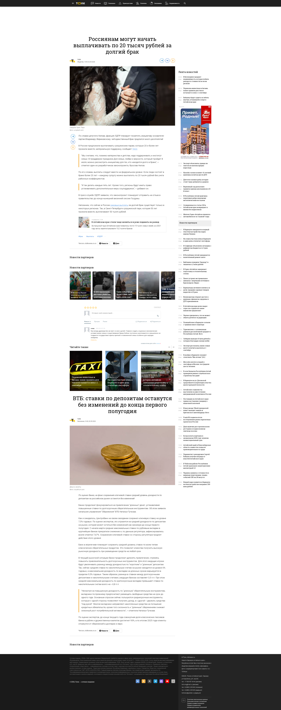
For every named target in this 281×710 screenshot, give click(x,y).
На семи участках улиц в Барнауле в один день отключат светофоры (120, 383)
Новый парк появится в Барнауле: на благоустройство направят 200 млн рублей (196, 484)
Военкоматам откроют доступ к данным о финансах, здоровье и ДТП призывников (196, 299)
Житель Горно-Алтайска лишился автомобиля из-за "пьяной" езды (196, 215)
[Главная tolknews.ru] (80, 3)
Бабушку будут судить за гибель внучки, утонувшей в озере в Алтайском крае (196, 99)
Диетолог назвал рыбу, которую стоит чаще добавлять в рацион (196, 181)
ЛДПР (100, 236)
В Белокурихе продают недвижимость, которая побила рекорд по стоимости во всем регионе (196, 80)
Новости (98, 3)
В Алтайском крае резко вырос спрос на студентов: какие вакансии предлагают (195, 308)
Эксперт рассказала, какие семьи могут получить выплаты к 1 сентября (196, 348)
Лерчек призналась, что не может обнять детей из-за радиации (196, 316)
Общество (80, 62)
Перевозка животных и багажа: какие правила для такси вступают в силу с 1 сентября (85, 381)
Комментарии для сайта (151, 343)
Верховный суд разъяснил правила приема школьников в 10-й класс (197, 189)
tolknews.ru (191, 657)
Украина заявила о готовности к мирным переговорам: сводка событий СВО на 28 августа (196, 475)
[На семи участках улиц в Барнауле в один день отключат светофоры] (121, 371)
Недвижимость (174, 3)
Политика (143, 3)
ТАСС (134, 149)
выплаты (90, 236)
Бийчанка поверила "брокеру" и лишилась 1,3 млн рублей (195, 263)
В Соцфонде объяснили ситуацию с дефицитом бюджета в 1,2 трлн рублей (197, 248)
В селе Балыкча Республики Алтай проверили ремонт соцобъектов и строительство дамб (197, 373)
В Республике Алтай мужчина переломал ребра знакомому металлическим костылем (195, 198)
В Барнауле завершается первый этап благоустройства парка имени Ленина (196, 231)
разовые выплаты (119, 205)
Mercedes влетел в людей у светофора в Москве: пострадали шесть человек (196, 364)
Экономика (158, 3)
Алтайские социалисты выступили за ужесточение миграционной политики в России (197, 392)
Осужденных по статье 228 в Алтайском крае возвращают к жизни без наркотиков (195, 207)
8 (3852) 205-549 (190, 690)
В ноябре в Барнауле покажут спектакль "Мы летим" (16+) (195, 356)
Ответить (94, 340)
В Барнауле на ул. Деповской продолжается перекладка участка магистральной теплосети (197, 382)
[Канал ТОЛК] (116, 243)
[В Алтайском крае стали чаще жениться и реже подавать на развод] (84, 224)
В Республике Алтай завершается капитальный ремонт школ (196, 256)
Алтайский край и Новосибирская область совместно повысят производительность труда (197, 447)
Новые (87, 321)
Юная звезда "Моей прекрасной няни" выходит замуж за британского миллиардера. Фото (196, 410)
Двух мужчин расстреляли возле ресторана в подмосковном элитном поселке (196, 429)
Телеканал (111, 3)
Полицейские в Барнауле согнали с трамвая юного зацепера (196, 323)
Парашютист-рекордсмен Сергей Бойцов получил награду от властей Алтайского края (196, 456)
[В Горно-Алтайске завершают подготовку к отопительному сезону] (157, 371)
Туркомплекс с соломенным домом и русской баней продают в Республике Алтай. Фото (197, 331)
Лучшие (97, 321)
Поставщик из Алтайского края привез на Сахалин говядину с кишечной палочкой (195, 401)
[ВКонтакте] (167, 60)
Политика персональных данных (197, 699)
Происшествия (128, 3)
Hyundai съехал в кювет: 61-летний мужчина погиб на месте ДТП (197, 174)
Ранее (105, 321)
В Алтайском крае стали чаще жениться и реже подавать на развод (125, 222)
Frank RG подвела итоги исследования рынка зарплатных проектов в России (196, 419)
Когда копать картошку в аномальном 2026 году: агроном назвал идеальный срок (196, 438)
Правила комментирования (195, 703)
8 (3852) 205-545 (190, 687)
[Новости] (103, 243)
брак (80, 236)
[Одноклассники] (173, 60)
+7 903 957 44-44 (190, 681)
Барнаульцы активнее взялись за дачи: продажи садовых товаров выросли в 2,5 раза (196, 290)
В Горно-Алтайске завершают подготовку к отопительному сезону (155, 383)
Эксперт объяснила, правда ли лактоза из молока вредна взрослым (195, 165)
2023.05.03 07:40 (100, 328)
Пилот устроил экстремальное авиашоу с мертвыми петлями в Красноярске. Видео (196, 280)
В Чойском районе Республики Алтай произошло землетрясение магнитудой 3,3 (196, 466)
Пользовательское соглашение (197, 701)
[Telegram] (162, 60)
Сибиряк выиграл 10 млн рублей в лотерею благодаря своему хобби (196, 340)
